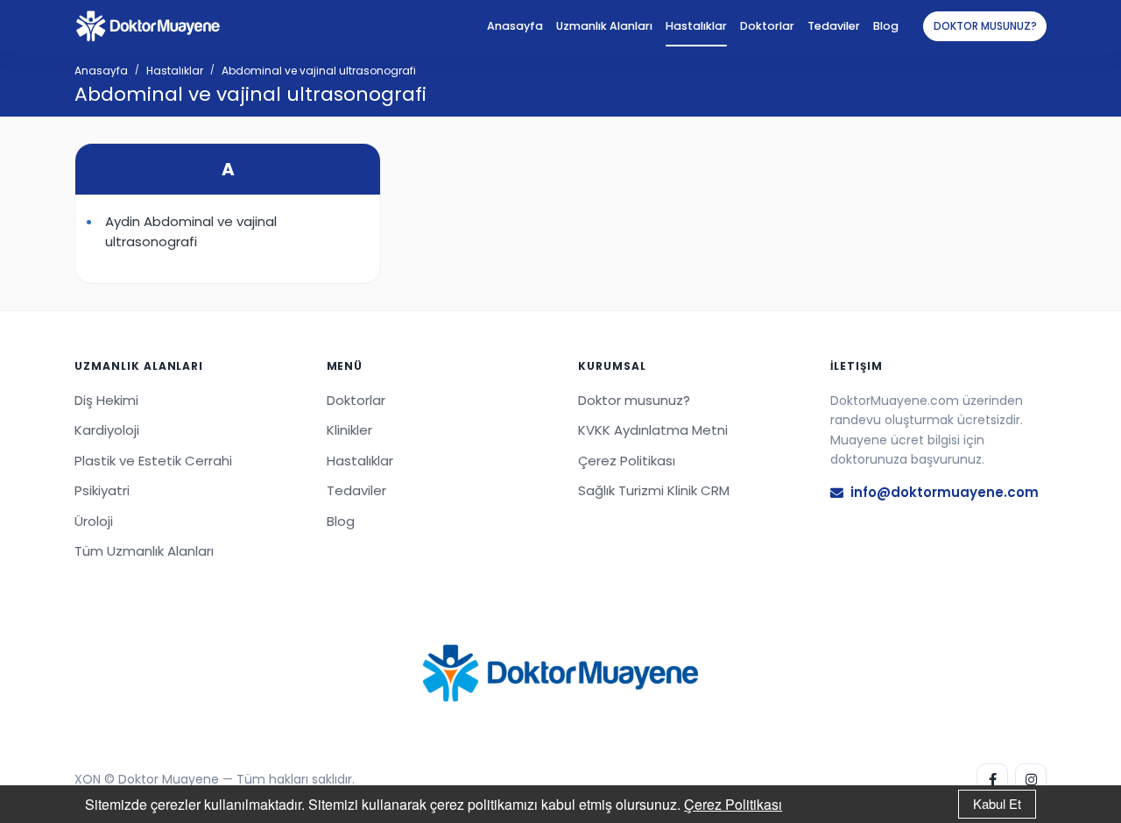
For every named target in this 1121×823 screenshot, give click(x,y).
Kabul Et (997, 803)
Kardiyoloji (106, 430)
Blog (886, 25)
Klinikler (349, 430)
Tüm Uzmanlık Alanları (144, 551)
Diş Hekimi (106, 400)
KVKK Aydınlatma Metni (653, 430)
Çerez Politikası (733, 804)
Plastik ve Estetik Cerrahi (153, 460)
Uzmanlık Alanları (604, 25)
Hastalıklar (696, 25)
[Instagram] (1031, 779)
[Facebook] (992, 779)
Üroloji (93, 521)
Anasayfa (515, 25)
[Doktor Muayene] (560, 673)
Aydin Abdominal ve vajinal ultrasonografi (191, 231)
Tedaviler (833, 25)
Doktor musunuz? (985, 25)
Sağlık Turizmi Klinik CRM (654, 490)
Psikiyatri (102, 490)
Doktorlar (767, 25)
